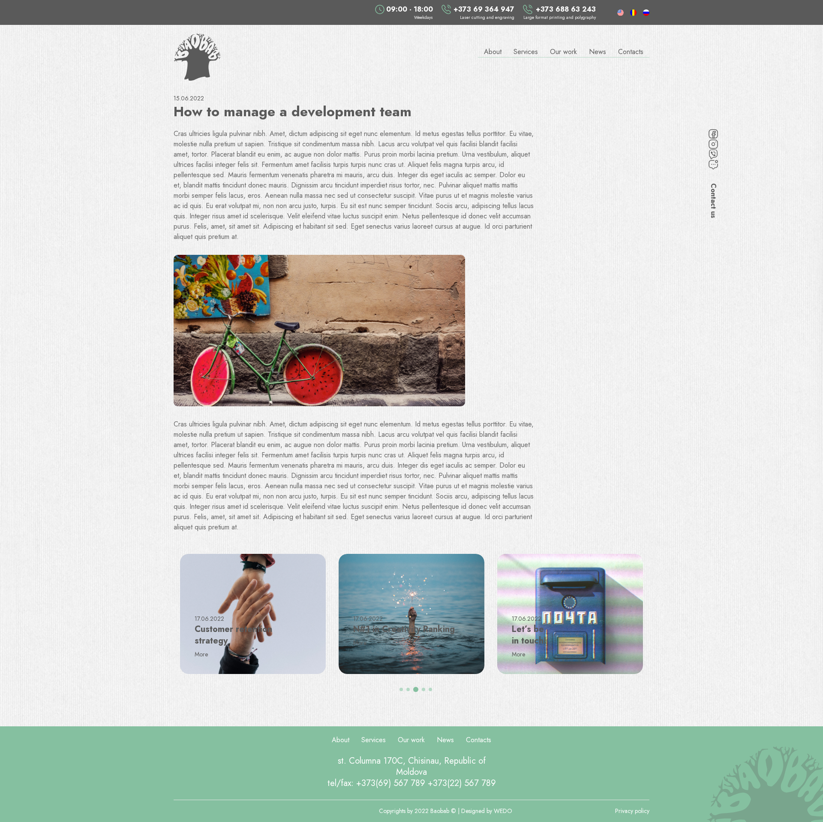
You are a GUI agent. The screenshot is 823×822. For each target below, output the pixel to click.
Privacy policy (632, 811)
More (202, 654)
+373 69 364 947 (484, 9)
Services (526, 52)
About (493, 52)
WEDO (503, 811)
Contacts (630, 52)
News (597, 52)
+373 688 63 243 (566, 9)
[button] (401, 689)
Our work (563, 52)
